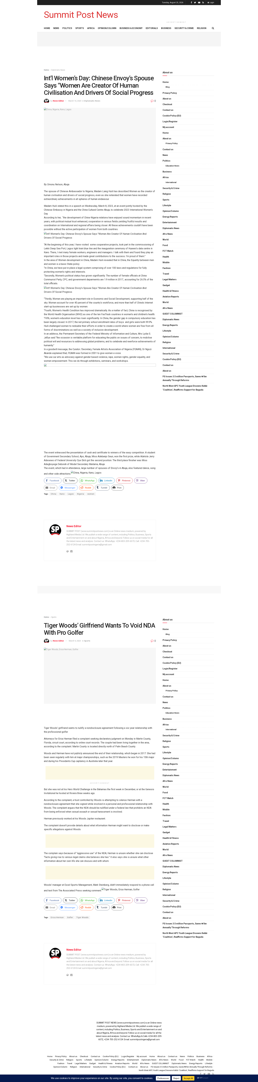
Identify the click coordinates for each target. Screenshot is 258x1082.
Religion (201, 28)
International (171, 182)
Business (166, 28)
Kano (62, 494)
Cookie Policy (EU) (172, 115)
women (90, 494)
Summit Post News (81, 14)
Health (166, 257)
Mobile (166, 262)
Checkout (167, 104)
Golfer (70, 917)
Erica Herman (57, 917)
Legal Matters (169, 279)
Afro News (168, 234)
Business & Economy (131, 28)
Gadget (166, 285)
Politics (67, 28)
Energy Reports (170, 217)
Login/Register (170, 121)
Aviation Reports (171, 296)
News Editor (58, 101)
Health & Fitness (171, 291)
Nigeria (80, 494)
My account (168, 127)
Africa (91, 28)
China (53, 494)
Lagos (71, 494)
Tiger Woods (82, 917)
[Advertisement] (176, 12)
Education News (172, 166)
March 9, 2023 (75, 641)
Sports (79, 28)
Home (47, 28)
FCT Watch (168, 251)
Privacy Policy (170, 93)
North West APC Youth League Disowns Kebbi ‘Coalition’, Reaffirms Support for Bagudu (185, 388)
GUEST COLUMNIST (173, 314)
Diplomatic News (58, 70)
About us (167, 98)
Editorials (152, 28)
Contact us (168, 110)
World (166, 239)
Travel (166, 274)
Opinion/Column (107, 28)
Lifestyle (167, 205)
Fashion (167, 268)
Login (211, 2)
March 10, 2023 (74, 101)
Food (165, 245)
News (56, 28)
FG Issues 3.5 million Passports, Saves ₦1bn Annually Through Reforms (185, 378)
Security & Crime (184, 28)
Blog (167, 87)
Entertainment (170, 222)
